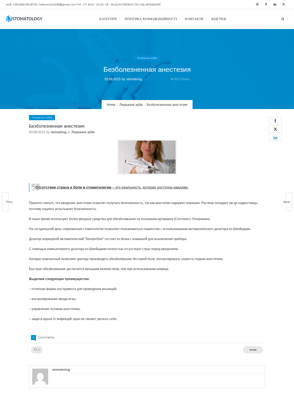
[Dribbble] (257, 4)
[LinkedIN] (274, 4)
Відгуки (218, 19)
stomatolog (134, 79)
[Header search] (282, 18)
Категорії (107, 19)
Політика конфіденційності (151, 19)
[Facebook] (266, 4)
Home (111, 104)
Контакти (194, 19)
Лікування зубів (131, 104)
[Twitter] (283, 4)
